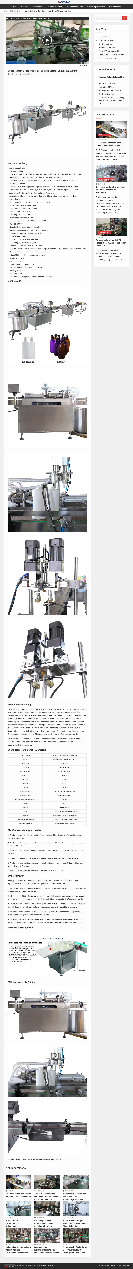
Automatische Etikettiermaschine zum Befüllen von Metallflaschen (46, 1250)
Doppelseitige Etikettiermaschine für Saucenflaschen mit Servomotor (110, 190)
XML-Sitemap (124, 1265)
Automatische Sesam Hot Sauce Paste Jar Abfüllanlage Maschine (74, 1197)
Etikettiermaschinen (75, 7)
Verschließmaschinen (55, 7)
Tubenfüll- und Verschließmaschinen (112, 55)
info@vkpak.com (110, 94)
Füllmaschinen (36, 7)
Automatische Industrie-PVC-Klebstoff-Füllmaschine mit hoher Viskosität (47, 1197)
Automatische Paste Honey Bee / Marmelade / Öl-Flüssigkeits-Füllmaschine (75, 1250)
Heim (14, 7)
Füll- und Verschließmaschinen (110, 51)
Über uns (23, 7)
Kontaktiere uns (115, 7)
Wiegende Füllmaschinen (108, 47)
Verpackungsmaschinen (96, 7)
